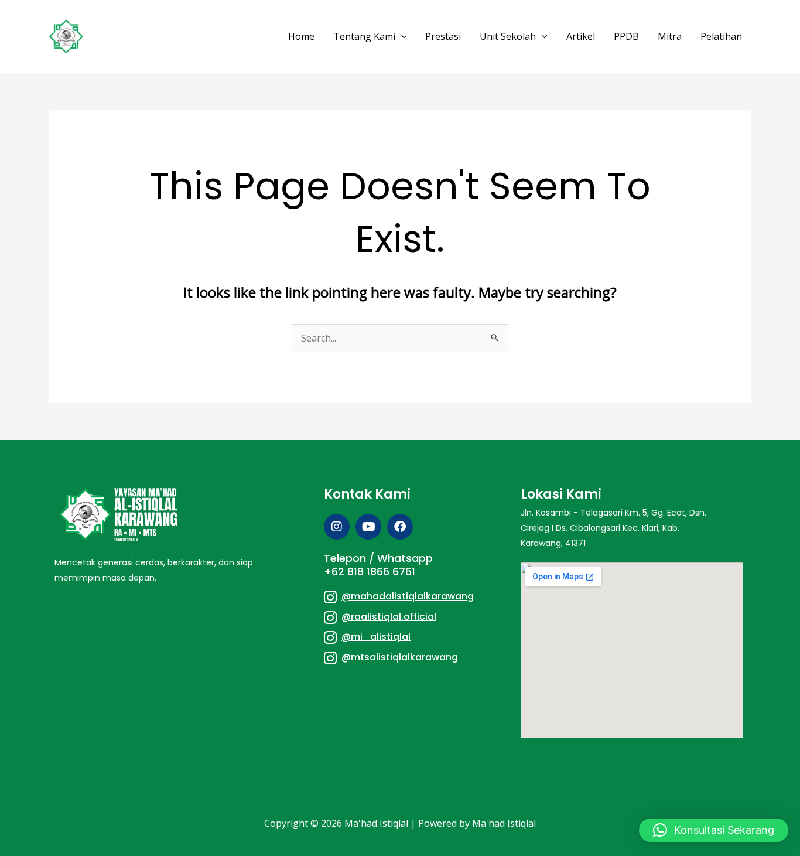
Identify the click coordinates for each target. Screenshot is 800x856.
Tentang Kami (364, 36)
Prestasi (443, 36)
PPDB (626, 36)
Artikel (580, 36)
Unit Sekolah (508, 36)
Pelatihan (721, 36)
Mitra (670, 36)
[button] (401, 36)
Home (301, 36)
